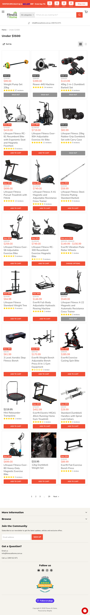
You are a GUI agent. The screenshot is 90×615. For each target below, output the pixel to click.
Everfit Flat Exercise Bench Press (71, 466)
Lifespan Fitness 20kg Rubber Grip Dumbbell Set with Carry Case (73, 136)
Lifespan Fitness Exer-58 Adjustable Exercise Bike (15, 250)
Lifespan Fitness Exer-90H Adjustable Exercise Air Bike (43, 136)
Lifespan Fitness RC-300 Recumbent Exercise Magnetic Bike (42, 251)
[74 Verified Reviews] (45, 593)
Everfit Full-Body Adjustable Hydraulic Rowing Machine (44, 305)
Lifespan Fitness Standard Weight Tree (15, 304)
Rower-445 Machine (43, 84)
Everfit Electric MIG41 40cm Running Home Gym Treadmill (44, 416)
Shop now (81, 4)
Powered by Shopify (45, 611)
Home (4, 30)
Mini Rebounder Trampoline (12, 414)
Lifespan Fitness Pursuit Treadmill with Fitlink (15, 195)
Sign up (37, 537)
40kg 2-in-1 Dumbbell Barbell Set (73, 86)
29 (49, 496)
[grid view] (80, 44)
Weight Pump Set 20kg (13, 86)
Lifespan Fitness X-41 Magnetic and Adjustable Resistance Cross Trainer (45, 196)
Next (55, 496)
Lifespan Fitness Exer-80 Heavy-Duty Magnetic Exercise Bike (15, 469)
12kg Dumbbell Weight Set (40, 466)
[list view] (85, 44)
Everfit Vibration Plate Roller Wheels (72, 248)
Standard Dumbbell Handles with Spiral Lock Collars (71, 416)
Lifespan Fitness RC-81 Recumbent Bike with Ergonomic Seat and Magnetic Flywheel (14, 139)
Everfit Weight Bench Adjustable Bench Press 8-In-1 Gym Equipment (43, 362)
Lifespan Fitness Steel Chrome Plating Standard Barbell (72, 195)
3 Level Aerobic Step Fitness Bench (15, 359)
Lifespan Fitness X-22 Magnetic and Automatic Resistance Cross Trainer (72, 307)
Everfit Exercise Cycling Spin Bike (70, 359)
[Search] (79, 15)
